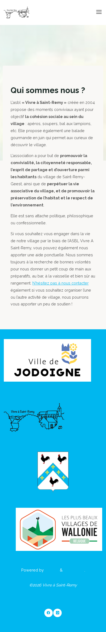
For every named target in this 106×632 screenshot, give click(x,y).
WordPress (74, 570)
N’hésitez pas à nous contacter (60, 283)
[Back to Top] (53, 613)
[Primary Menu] (99, 12)
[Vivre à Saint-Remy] (16, 12)
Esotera (51, 570)
